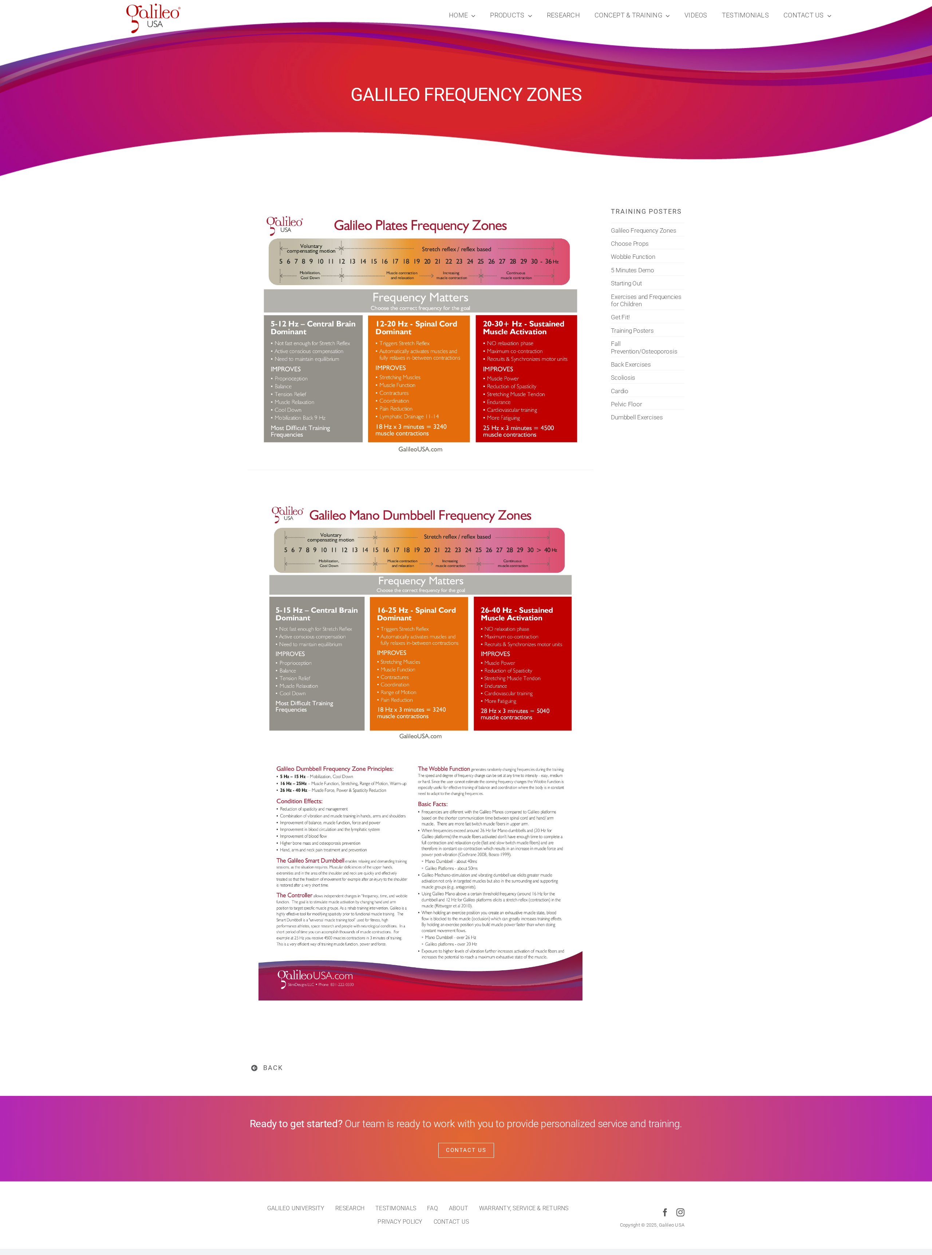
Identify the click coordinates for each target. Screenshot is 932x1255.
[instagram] (680, 1212)
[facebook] (665, 1212)
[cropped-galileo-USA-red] (153, 6)
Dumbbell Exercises (637, 417)
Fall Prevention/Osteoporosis (644, 347)
